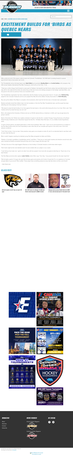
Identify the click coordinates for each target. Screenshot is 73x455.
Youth (5, 19)
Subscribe (4, 428)
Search (54, 16)
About (3, 421)
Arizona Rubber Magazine (33, 421)
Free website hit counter (36, 454)
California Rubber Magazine (34, 431)
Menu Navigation (68, 10)
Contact (4, 425)
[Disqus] (36, 220)
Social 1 (53, 422)
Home (2, 19)
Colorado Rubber (12, 6)
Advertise (4, 423)
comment (8, 34)
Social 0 (49, 422)
